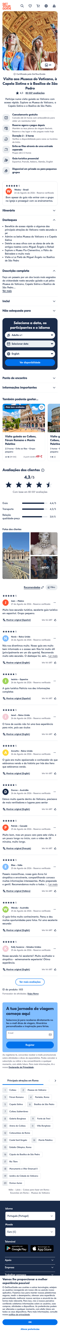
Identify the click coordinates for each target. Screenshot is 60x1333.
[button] (30, 93)
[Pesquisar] (22, 5)
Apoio (8, 1260)
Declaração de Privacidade (21, 1067)
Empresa (9, 1267)
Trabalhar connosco (15, 1274)
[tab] (22, 1080)
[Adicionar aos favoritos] (41, 407)
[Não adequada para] (54, 310)
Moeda (9, 1224)
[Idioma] (46, 5)
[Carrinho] (38, 6)
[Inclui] (54, 301)
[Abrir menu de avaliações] (55, 602)
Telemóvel (10, 1241)
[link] (23, 432)
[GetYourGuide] (6, 6)
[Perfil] (54, 6)
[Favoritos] (30, 6)
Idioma (9, 1208)
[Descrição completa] (54, 270)
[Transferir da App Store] (42, 1249)
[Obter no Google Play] (16, 1249)
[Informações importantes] (54, 387)
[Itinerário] (54, 210)
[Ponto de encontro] (54, 378)
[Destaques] (54, 220)
